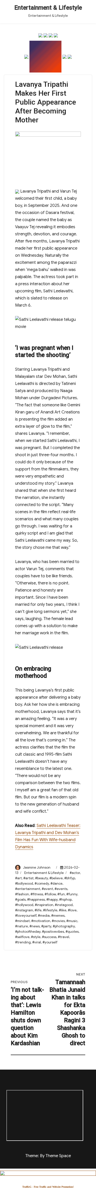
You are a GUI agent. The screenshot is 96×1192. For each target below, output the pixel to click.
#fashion (22, 894)
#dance (56, 883)
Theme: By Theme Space (48, 1155)
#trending (23, 942)
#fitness (36, 894)
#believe (56, 878)
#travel (63, 937)
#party (46, 926)
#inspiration (44, 905)
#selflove (22, 937)
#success (49, 937)
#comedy (42, 883)
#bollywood (24, 883)
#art (18, 878)
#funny (71, 894)
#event (47, 889)
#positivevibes (53, 931)
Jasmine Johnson (36, 867)
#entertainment (27, 889)
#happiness (36, 899)
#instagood (64, 905)
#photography (64, 926)
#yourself (49, 942)
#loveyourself (25, 915)
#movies (58, 921)
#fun (61, 894)
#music (71, 921)
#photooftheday (27, 931)
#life (38, 910)
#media (44, 915)
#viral (36, 942)
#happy (52, 899)
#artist (28, 878)
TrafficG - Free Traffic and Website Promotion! (48, 1186)
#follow (50, 894)
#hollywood (24, 905)
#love (72, 910)
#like (62, 910)
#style (35, 937)
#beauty (41, 878)
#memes (58, 915)
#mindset (22, 921)
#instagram (24, 910)
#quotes (72, 931)
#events (61, 889)
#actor (75, 873)
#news (34, 926)
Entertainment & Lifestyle (48, 7)
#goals (20, 899)
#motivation (40, 921)
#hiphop (65, 899)
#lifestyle (50, 910)
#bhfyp (69, 878)
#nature (21, 926)
